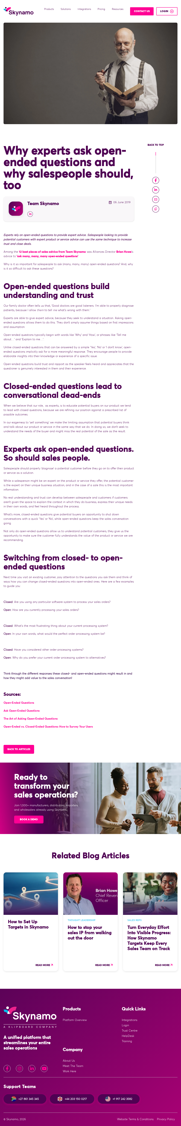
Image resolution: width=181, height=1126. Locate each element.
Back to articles (18, 749)
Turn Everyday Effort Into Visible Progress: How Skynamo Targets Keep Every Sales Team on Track (149, 938)
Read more (43, 965)
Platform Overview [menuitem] (75, 1020)
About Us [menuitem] (69, 1060)
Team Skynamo (43, 203)
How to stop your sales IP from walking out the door (90, 932)
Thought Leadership (81, 920)
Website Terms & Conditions (135, 1119)
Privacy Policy (166, 1119)
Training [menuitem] (127, 1041)
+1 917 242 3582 (122, 1099)
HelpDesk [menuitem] (128, 1036)
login (164, 11)
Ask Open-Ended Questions (22, 710)
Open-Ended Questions (19, 702)
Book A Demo (29, 819)
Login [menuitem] (125, 1025)
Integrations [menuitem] (129, 1020)
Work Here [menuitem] (69, 1071)
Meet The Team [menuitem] (73, 1066)
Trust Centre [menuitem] (130, 1030)
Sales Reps (134, 920)
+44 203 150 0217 (76, 1099)
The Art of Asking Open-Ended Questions (31, 718)
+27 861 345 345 (28, 1099)
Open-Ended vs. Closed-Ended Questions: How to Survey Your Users (48, 726)
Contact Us (142, 11)
